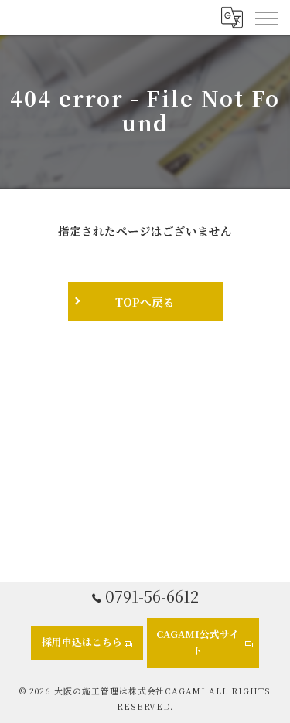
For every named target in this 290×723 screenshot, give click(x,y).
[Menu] (266, 17)
